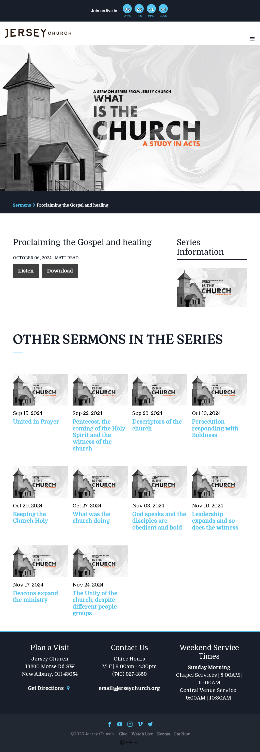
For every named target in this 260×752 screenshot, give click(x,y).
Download (60, 271)
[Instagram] (130, 724)
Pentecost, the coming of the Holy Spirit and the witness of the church (99, 435)
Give (123, 733)
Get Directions (46, 688)
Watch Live (142, 733)
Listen (26, 271)
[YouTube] (119, 724)
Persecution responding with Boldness (215, 428)
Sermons (22, 205)
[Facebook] (109, 724)
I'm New (182, 733)
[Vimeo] (140, 724)
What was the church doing (91, 517)
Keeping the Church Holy (30, 517)
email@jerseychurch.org (129, 688)
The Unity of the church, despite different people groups (95, 603)
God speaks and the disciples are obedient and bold (159, 521)
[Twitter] (150, 724)
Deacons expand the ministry (35, 596)
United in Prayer (36, 421)
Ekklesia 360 (130, 742)
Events (163, 733)
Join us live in (104, 11)
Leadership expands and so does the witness (215, 521)
